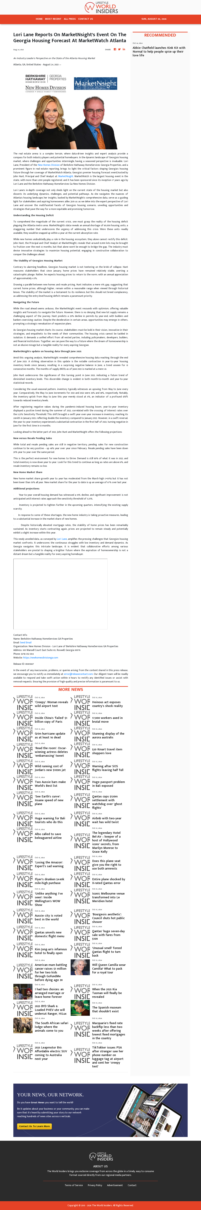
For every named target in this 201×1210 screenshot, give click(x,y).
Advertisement (115, 1185)
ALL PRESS (70, 19)
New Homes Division (49, 165)
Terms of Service (74, 1185)
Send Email (25, 642)
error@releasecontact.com (78, 674)
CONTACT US (85, 19)
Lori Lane (62, 539)
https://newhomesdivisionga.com (40, 658)
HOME (39, 19)
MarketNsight (65, 176)
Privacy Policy (95, 1185)
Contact (132, 1185)
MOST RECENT (53, 19)
